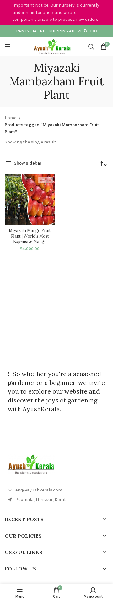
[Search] (91, 46)
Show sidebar (28, 163)
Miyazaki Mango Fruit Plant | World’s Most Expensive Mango (30, 236)
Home (11, 118)
